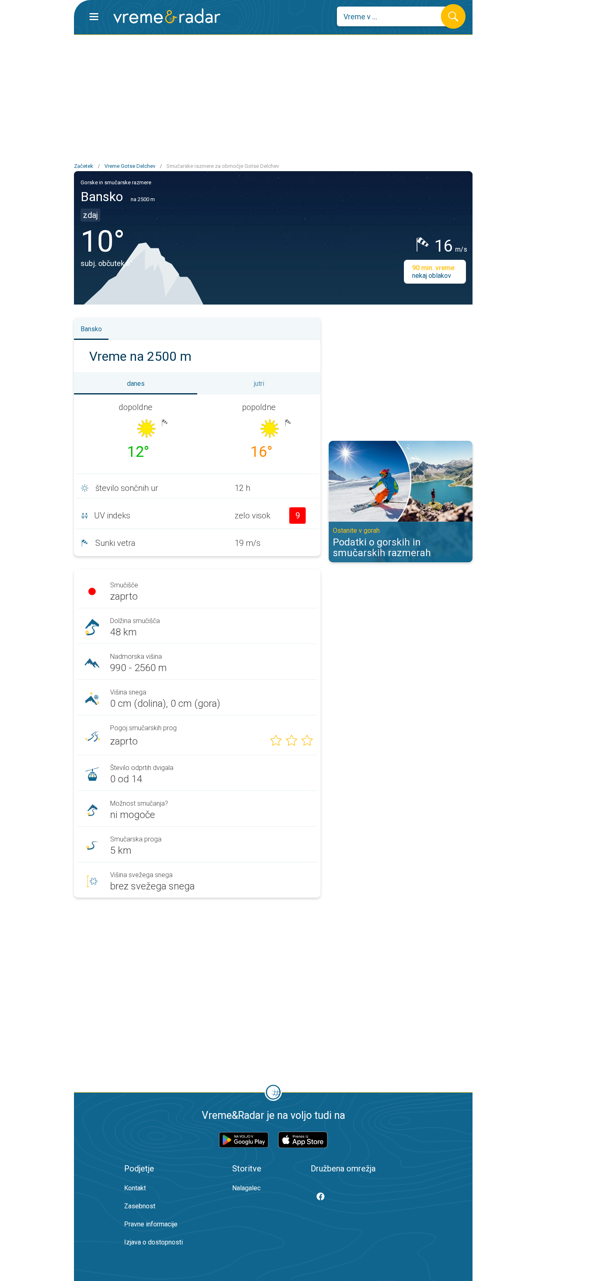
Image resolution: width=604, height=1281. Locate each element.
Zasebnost (139, 1206)
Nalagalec (246, 1188)
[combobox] (395, 16)
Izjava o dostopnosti (153, 1242)
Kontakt (135, 1188)
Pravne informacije (151, 1224)
